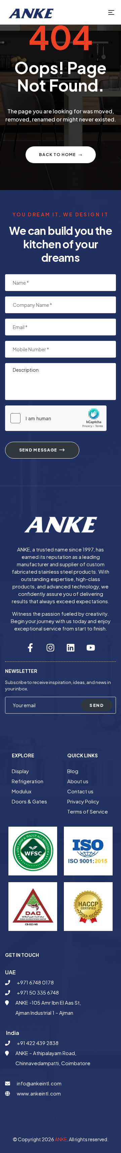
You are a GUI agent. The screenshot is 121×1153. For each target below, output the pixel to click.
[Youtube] (90, 647)
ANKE (61, 1139)
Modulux (21, 791)
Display (20, 771)
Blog (72, 771)
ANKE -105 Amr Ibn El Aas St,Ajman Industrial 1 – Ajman (48, 1007)
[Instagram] (50, 647)
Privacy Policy (83, 801)
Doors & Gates (29, 801)
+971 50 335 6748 (38, 992)
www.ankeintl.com (39, 1093)
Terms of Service (87, 811)
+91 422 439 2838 (37, 1043)
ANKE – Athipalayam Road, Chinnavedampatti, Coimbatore (52, 1058)
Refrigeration (27, 781)
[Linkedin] (70, 647)
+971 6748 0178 (35, 982)
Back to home (57, 154)
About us (77, 781)
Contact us (80, 791)
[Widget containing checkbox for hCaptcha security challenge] (56, 418)
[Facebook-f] (30, 647)
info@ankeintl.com (39, 1083)
